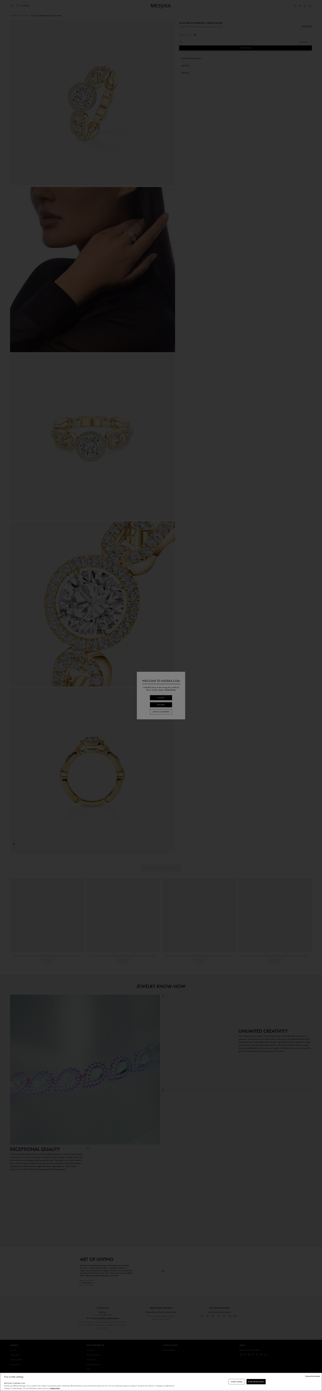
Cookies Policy (55, 1388)
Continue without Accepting (312, 1376)
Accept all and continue (256, 1382)
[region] (161, 1382)
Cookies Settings (236, 1382)
